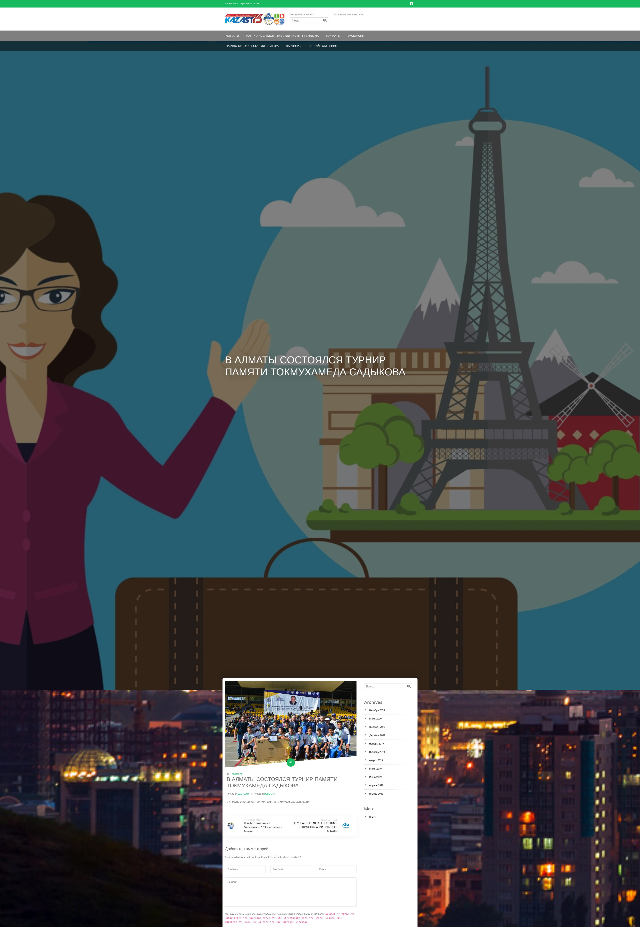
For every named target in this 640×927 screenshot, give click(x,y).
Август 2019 (376, 760)
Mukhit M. (237, 773)
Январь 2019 (376, 793)
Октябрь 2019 (377, 752)
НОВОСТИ (232, 35)
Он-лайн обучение (322, 46)
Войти (372, 817)
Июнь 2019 (375, 777)
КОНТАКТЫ (333, 35)
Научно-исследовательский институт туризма (282, 35)
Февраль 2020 (377, 726)
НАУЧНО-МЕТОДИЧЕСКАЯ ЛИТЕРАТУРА (252, 46)
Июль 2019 (375, 768)
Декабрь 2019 (377, 735)
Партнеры (293, 46)
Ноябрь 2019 (376, 743)
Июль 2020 (375, 718)
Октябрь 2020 (377, 710)
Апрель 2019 (376, 785)
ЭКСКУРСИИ (356, 35)
